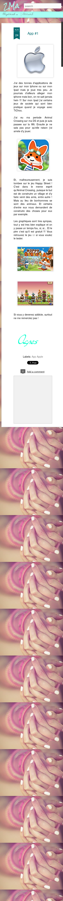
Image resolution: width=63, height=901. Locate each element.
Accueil (28, 14)
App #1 (32, 33)
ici (34, 235)
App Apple (37, 356)
